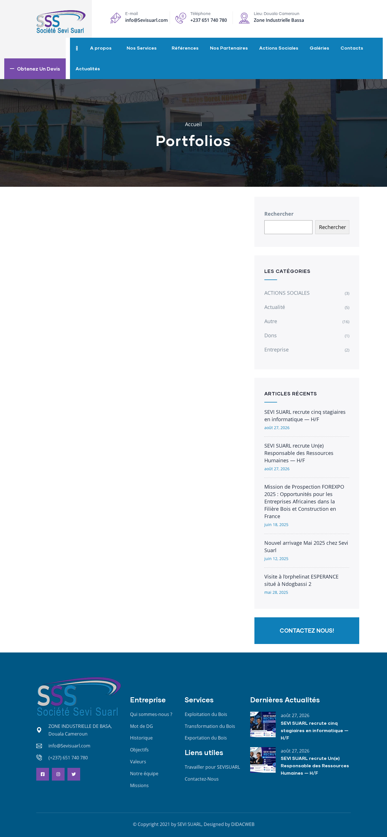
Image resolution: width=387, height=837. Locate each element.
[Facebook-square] (42, 774)
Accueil (193, 124)
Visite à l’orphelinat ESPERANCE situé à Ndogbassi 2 (301, 580)
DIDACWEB (242, 824)
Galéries (319, 47)
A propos (101, 47)
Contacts (352, 47)
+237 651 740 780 (208, 20)
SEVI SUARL (189, 824)
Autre (270, 321)
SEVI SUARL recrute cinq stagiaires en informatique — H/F (305, 415)
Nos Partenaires (229, 47)
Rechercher (279, 213)
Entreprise (276, 349)
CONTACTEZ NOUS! (307, 630)
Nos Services (142, 47)
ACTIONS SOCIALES (287, 292)
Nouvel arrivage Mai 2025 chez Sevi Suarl (306, 546)
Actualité (274, 307)
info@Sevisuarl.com (146, 20)
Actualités (88, 68)
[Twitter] (73, 774)
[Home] (61, 21)
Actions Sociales (278, 47)
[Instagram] (58, 774)
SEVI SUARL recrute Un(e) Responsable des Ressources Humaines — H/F (298, 453)
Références (185, 47)
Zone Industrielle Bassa (279, 20)
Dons (270, 335)
